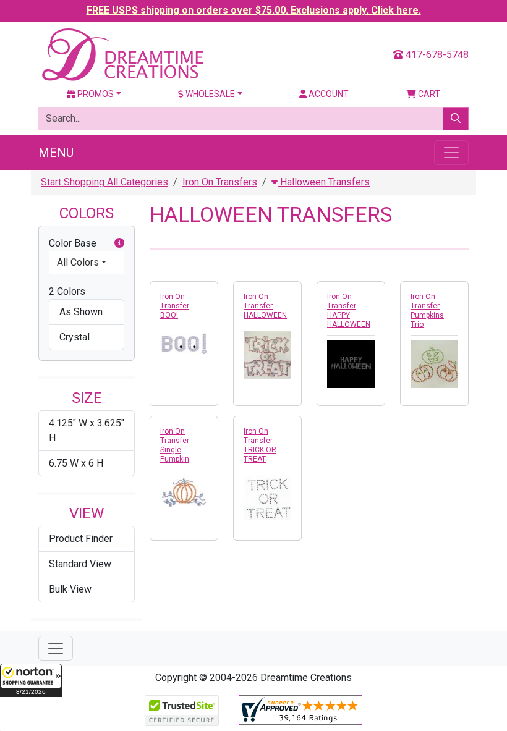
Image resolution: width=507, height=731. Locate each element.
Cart (428, 94)
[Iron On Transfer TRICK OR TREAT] (267, 497)
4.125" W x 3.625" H (86, 430)
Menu (56, 152)
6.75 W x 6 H (76, 463)
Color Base (72, 243)
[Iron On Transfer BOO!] (184, 343)
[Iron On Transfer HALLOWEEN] (267, 355)
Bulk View (70, 589)
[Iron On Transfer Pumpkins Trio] (434, 364)
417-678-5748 (436, 55)
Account (328, 94)
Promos (94, 94)
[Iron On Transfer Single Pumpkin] (184, 491)
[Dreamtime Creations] (121, 54)
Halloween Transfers (324, 182)
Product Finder (81, 538)
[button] (31, 680)
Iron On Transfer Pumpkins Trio (427, 310)
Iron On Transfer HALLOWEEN (265, 305)
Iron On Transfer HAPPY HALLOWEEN (348, 310)
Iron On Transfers (219, 182)
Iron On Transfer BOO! (174, 305)
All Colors (78, 262)
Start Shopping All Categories (104, 182)
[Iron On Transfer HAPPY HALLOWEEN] (351, 364)
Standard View (80, 564)
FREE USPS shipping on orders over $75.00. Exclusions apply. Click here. (254, 10)
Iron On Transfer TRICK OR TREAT (260, 445)
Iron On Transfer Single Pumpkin (174, 445)
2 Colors (67, 291)
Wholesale (209, 94)
